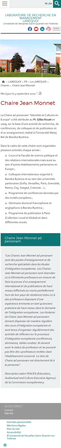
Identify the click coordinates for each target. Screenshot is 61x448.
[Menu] (4, 4)
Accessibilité (14, 432)
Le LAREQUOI (38, 81)
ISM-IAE (8, 413)
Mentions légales (16, 425)
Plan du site (13, 429)
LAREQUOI (14, 81)
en (50, 4)
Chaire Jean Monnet (23, 85)
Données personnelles (19, 422)
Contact (8, 410)
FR (25, 81)
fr (46, 4)
